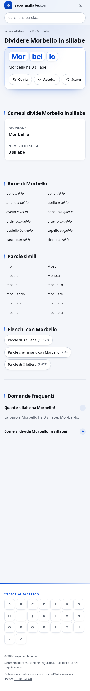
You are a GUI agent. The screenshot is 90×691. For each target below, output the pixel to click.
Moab (52, 266)
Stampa (77, 79)
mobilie (12, 312)
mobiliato (55, 303)
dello (56, 193)
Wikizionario (62, 674)
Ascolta (49, 79)
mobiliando (15, 294)
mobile (12, 284)
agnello (61, 212)
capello (60, 230)
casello (18, 239)
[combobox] (45, 17)
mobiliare (55, 294)
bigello (60, 221)
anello (17, 202)
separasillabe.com (16, 31)
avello (17, 212)
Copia (23, 79)
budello (19, 230)
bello (15, 193)
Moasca (54, 275)
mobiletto (55, 284)
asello (58, 202)
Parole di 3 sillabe (28, 340)
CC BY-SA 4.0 (23, 679)
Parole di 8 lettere (27, 364)
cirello (59, 239)
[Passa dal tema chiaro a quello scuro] (80, 5)
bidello (18, 221)
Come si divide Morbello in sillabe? (36, 431)
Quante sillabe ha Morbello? (29, 407)
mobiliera (55, 312)
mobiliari (13, 303)
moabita (13, 275)
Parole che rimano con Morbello (38, 352)
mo (9, 266)
